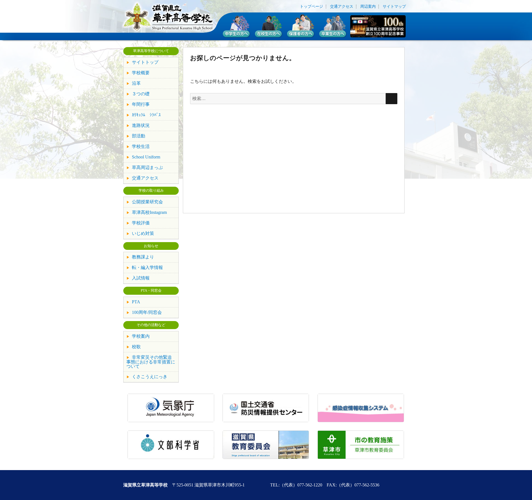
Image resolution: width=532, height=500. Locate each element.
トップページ (311, 7)
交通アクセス (341, 7)
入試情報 (141, 278)
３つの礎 (141, 93)
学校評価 (141, 222)
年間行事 (141, 104)
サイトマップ (394, 7)
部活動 (138, 136)
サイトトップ (145, 62)
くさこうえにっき (149, 376)
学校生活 (141, 146)
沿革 (136, 83)
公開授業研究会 (147, 201)
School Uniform (146, 157)
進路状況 (141, 125)
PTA (136, 301)
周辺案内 (368, 7)
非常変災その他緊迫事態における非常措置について (150, 362)
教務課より (143, 257)
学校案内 (141, 336)
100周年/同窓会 (147, 312)
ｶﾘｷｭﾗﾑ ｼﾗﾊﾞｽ (146, 114)
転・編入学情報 (147, 267)
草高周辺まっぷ (147, 167)
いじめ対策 (143, 233)
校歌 (136, 346)
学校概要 (141, 72)
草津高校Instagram (149, 212)
